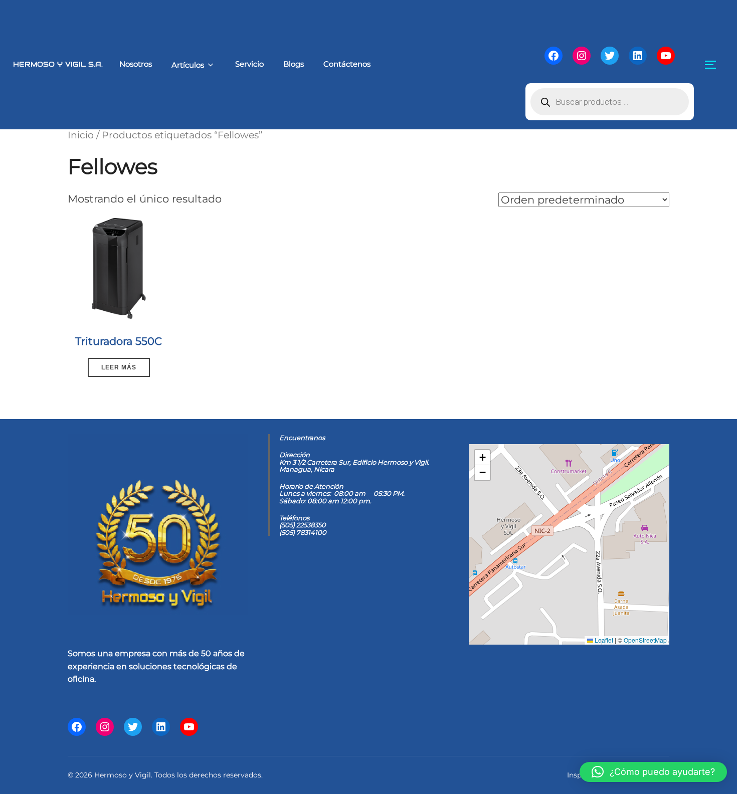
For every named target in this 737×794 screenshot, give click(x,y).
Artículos (187, 65)
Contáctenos (347, 64)
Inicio (81, 135)
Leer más (118, 367)
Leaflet (603, 640)
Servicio (249, 64)
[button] (482, 457)
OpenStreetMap (645, 640)
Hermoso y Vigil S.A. (58, 64)
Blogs (293, 64)
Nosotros (135, 64)
